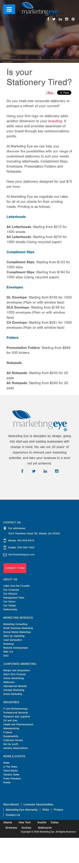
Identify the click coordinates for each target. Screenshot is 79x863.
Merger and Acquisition (16, 670)
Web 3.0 (8, 651)
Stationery (9, 682)
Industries (11, 702)
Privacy (58, 809)
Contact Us (13, 815)
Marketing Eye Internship (22, 809)
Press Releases (12, 778)
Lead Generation (12, 639)
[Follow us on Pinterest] (73, 19)
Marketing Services (18, 617)
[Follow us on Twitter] (54, 19)
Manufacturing (11, 728)
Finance (7, 732)
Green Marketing (12, 693)
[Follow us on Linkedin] (60, 19)
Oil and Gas (10, 720)
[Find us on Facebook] (48, 19)
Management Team (13, 597)
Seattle (41, 822)
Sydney (26, 827)
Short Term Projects (14, 674)
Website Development (15, 647)
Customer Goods (13, 740)
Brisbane (11, 827)
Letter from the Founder (16, 585)
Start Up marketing (14, 635)
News (6, 762)
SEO (6, 655)
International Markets (15, 686)
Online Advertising (13, 678)
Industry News (11, 774)
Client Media (10, 770)
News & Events (14, 756)
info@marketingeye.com (21, 554)
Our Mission (10, 593)
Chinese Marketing (13, 690)
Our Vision (9, 601)
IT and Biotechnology (15, 708)
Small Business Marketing (18, 628)
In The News (10, 766)
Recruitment (11, 804)
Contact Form (15, 568)
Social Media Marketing (17, 632)
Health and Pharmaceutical (18, 724)
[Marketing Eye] (39, 9)
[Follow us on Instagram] (66, 19)
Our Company (11, 589)
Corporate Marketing (19, 663)
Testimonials (10, 609)
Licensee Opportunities (38, 804)
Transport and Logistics (16, 716)
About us (10, 579)
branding (55, 121)
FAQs (45, 809)
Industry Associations (15, 748)
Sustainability (10, 736)
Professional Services (15, 712)
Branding (8, 643)
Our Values (9, 605)
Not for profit (10, 744)
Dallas (55, 822)
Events (7, 782)
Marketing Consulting (15, 624)
